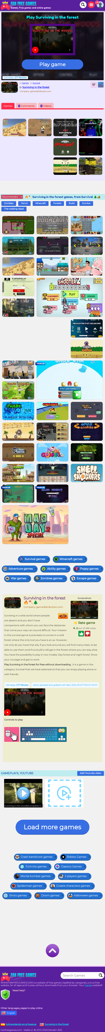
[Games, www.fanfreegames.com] (19, 5)
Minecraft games (71, 559)
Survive (86, 203)
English (11, 1013)
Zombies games (51, 578)
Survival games (35, 559)
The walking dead (14, 209)
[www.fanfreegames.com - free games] (19, 977)
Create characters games (73, 885)
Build (72, 203)
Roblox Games (76, 856)
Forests (57, 203)
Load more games (52, 827)
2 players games (76, 876)
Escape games (86, 578)
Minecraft (40, 203)
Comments (27, 106)
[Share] (101, 85)
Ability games (56, 568)
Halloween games (86, 895)
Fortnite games (36, 866)
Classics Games (71, 866)
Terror (24, 203)
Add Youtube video (90, 773)
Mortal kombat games (35, 876)
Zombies (8, 203)
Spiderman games (29, 885)
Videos (46, 106)
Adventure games (21, 568)
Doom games (50, 895)
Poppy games (89, 568)
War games (18, 578)
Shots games (18, 895)
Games (8, 106)
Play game (52, 64)
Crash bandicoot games (36, 856)
